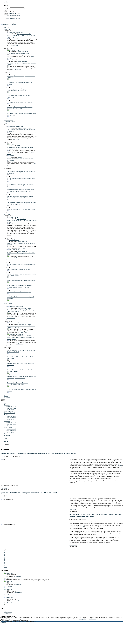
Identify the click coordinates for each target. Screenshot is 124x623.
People (6, 434)
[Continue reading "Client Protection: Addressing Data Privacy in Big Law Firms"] (8, 181)
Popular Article (11, 408)
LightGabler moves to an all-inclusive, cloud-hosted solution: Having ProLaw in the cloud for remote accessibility (39, 453)
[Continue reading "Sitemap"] (5, 580)
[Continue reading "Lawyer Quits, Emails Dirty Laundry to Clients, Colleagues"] (8, 162)
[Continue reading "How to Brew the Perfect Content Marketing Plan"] (8, 282)
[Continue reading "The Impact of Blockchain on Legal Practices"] (8, 104)
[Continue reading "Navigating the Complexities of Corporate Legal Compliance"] (8, 366)
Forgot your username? (13, 18)
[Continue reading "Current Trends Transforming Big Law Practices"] (8, 186)
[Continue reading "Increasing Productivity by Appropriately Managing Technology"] (8, 66)
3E (83, 527)
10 (4, 565)
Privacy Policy (8, 612)
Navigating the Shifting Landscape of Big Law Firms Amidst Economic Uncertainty (20, 197)
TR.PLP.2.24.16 (8, 602)
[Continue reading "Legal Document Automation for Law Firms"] (8, 271)
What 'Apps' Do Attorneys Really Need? (18, 53)
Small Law (7, 421)
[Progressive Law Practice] (8, 24)
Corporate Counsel (9, 413)
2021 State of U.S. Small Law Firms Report (19, 292)
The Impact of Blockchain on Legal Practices (19, 102)
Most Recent (10, 409)
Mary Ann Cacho (21, 219)
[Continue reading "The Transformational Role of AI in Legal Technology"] (8, 99)
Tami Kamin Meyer (22, 51)
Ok (1, 622)
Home (7, 403)
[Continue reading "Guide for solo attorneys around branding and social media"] (8, 224)
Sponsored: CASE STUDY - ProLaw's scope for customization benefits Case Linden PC (29, 493)
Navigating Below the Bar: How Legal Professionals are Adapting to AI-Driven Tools (21, 377)
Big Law (6, 414)
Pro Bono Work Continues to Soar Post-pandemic (21, 264)
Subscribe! (7, 435)
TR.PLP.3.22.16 (8, 586)
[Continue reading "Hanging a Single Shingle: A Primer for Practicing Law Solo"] (8, 246)
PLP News (19, 146)
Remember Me (10, 12)
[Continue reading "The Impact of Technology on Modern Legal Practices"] (8, 86)
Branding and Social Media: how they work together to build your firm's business (19, 286)
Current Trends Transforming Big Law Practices (20, 185)
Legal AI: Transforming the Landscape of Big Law (21, 209)
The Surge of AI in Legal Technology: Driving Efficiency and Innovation (20, 107)
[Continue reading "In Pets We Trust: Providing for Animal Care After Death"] (8, 256)
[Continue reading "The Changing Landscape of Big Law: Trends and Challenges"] (8, 133)
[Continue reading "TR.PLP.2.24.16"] (4, 604)
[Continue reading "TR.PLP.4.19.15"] (4, 596)
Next (5, 567)
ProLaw (120, 465)
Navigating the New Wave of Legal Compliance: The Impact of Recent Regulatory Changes (20, 190)
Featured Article (11, 406)
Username (7, 8)
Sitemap (6, 578)
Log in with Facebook (14, 13)
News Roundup (8, 411)
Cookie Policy (7, 613)
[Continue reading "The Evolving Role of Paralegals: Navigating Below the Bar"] (8, 392)
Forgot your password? (13, 15)
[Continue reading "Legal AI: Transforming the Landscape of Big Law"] (8, 211)
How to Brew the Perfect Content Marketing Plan (21, 280)
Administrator (18, 576)
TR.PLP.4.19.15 (8, 594)
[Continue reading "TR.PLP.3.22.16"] (4, 588)
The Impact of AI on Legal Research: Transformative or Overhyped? (17, 383)
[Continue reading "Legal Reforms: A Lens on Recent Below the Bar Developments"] (8, 340)
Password (6, 10)
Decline (4, 622)
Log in (6, 2)
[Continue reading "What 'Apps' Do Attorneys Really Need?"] (8, 55)
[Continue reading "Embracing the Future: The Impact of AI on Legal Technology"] (8, 39)
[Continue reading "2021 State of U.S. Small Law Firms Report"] (8, 293)
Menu (2, 400)
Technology (7, 405)
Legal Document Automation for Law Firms (19, 269)
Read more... (16, 45)
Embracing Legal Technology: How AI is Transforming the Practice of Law (18, 89)
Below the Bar (8, 427)
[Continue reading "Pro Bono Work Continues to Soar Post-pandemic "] (8, 266)
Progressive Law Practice (24, 34)
